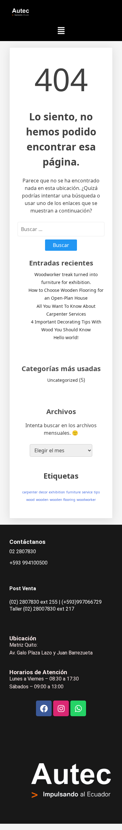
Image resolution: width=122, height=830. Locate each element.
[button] (61, 30)
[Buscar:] (61, 229)
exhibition (57, 492)
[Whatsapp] (78, 708)
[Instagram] (61, 708)
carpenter (30, 492)
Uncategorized (62, 380)
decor (43, 492)
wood (30, 499)
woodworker (86, 499)
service (87, 492)
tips (97, 492)
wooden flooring (62, 499)
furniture (73, 492)
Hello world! (66, 337)
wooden (42, 499)
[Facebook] (44, 708)
